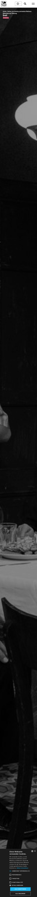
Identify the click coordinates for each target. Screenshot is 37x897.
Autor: (5, 11)
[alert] (18, 873)
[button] (20, 885)
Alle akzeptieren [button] (20, 889)
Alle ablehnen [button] (20, 893)
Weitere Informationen (22, 868)
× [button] (35, 851)
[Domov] (7, 4)
